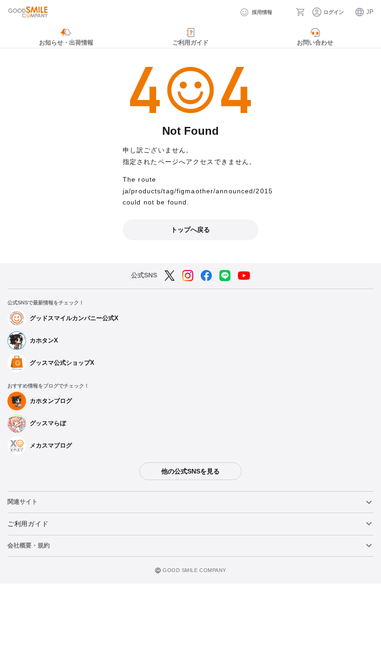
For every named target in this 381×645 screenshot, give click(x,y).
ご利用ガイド (27, 523)
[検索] (284, 12)
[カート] (300, 12)
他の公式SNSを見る (190, 471)
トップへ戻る (190, 229)
